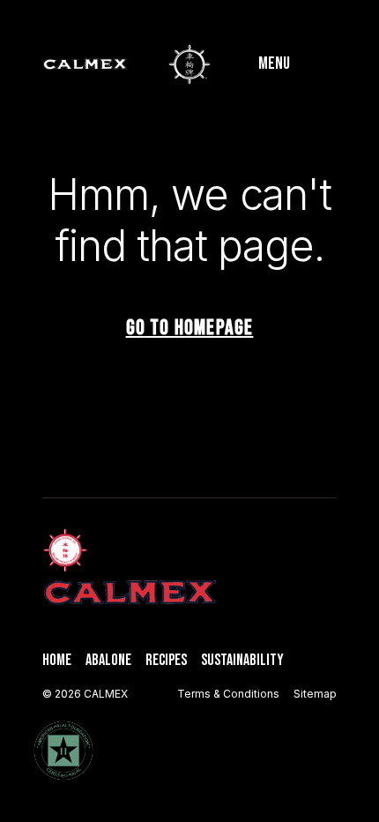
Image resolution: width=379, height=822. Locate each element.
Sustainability (242, 660)
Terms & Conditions (228, 693)
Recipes (166, 660)
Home (56, 660)
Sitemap (315, 693)
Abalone (108, 660)
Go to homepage (190, 327)
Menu (274, 64)
